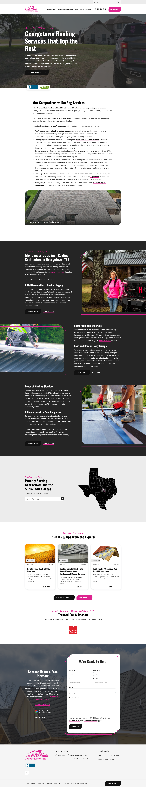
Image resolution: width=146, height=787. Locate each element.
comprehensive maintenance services (50, 162)
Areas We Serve (79, 9)
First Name (72, 670)
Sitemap (49, 783)
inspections (94, 177)
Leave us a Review (41, 704)
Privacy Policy (74, 721)
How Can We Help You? (75, 698)
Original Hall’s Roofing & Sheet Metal (51, 108)
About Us (88, 9)
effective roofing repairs (60, 131)
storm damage (105, 341)
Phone (71, 679)
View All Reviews (41, 718)
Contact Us (114, 9)
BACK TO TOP (112, 783)
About (100, 755)
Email (95, 679)
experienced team (57, 272)
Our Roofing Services (35, 72)
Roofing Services (50, 9)
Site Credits (41, 783)
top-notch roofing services (55, 126)
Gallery (112, 759)
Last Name (96, 670)
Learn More (47, 312)
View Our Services (62, 598)
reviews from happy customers (44, 429)
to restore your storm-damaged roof (91, 151)
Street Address (73, 694)
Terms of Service (90, 721)
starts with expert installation (87, 140)
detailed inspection (62, 118)
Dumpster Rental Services (65, 9)
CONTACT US (32, 312)
